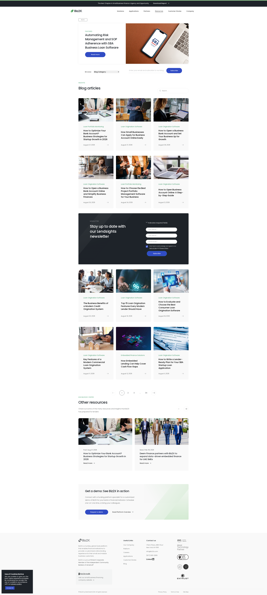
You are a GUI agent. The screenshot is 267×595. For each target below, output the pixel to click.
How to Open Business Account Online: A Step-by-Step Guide (171, 192)
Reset (184, 91)
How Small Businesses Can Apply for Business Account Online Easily (133, 135)
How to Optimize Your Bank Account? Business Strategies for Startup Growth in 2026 (95, 135)
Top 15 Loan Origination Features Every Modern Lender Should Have (133, 306)
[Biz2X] (76, 11)
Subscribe (157, 253)
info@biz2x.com (152, 551)
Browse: (88, 72)
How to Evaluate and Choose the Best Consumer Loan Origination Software (169, 306)
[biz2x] (84, 541)
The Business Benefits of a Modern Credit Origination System (95, 306)
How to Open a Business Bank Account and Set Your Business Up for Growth (171, 135)
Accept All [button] (9, 588)
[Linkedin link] (150, 559)
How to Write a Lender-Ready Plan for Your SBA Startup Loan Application (171, 364)
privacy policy (16, 584)
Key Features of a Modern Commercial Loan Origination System (94, 364)
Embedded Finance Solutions (133, 355)
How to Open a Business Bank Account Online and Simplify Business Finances (95, 192)
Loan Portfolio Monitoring (93, 126)
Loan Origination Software (131, 126)
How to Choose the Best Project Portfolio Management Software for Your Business (133, 192)
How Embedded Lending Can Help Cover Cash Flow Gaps (133, 363)
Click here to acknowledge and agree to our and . (162, 247)
